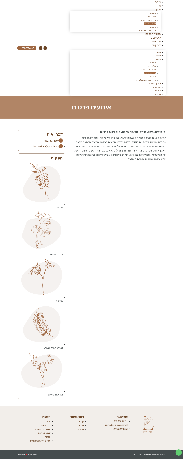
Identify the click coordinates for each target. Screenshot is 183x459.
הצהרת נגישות (137, 455)
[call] (40, 48)
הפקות (157, 9)
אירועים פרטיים (150, 23)
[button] (118, 48)
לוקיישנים (156, 37)
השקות (153, 27)
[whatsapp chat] (179, 452)
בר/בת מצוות (151, 16)
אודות (158, 5)
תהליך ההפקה (153, 34)
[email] (45, 48)
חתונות (153, 13)
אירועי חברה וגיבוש (148, 20)
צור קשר (156, 45)
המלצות (156, 41)
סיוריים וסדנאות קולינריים (146, 30)
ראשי (159, 52)
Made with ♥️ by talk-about (27, 455)
